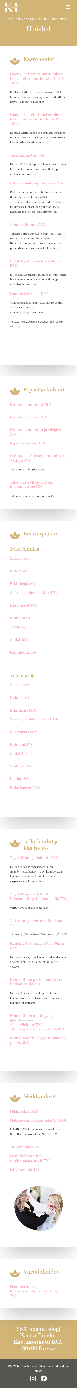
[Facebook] (44, 1378)
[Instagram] (33, 1378)
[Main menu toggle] (67, 7)
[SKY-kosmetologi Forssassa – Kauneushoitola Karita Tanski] (12, 7)
